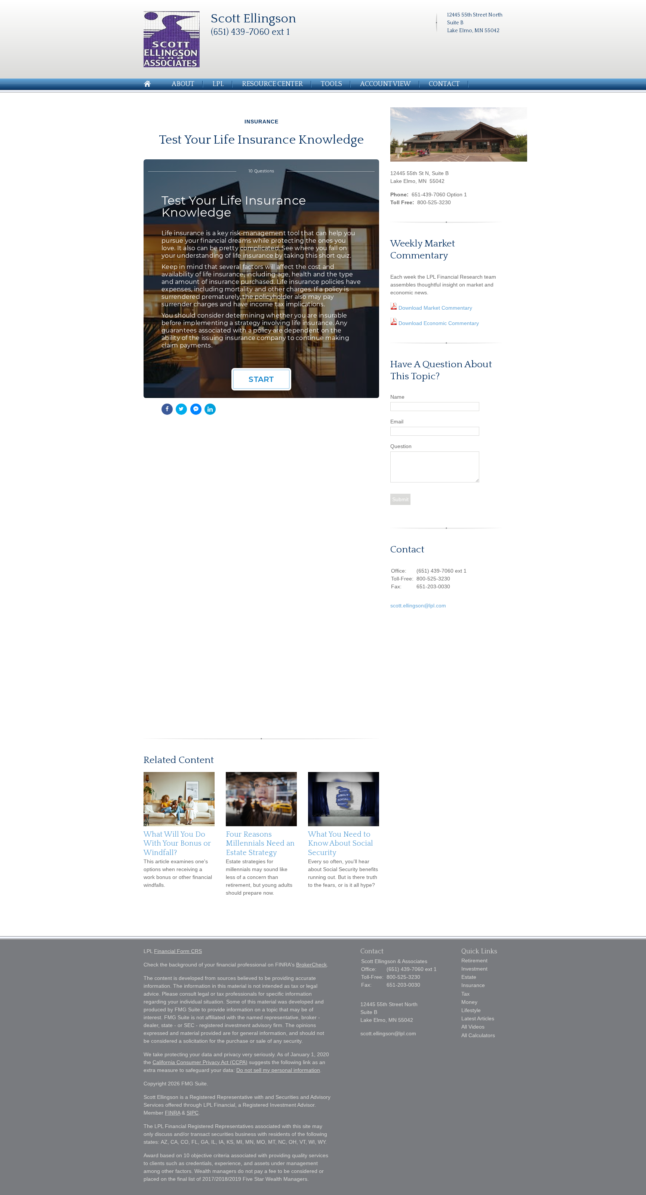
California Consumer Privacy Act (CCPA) (200, 1062)
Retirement (474, 960)
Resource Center (272, 84)
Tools (331, 84)
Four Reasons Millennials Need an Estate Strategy (260, 843)
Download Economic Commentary (438, 323)
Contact (444, 84)
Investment (474, 969)
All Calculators (478, 1035)
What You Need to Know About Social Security (340, 843)
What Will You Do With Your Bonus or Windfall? (177, 843)
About (183, 84)
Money (469, 1002)
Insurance (473, 985)
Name (397, 397)
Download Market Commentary (434, 308)
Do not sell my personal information (278, 1070)
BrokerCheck (311, 965)
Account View (385, 84)
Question (401, 446)
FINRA (172, 1113)
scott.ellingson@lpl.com (418, 606)
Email (396, 422)
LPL (218, 84)
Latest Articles (477, 1018)
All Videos (473, 1027)
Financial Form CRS (178, 951)
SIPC (193, 1113)
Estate (468, 977)
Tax (465, 994)
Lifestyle (471, 1010)
